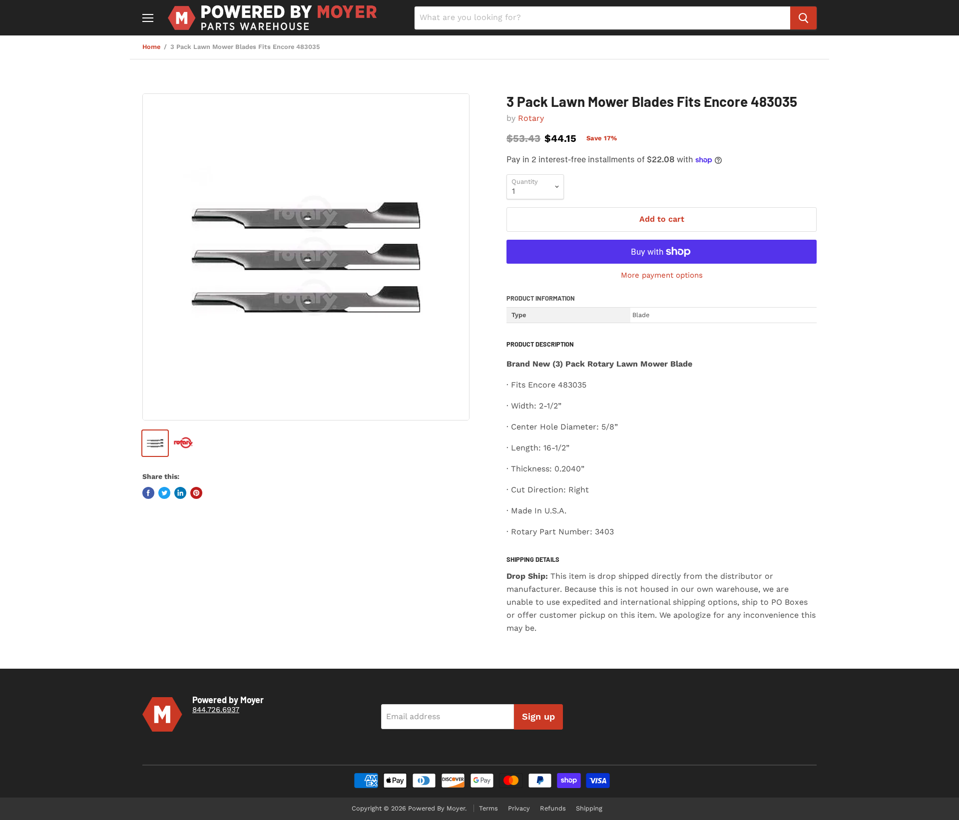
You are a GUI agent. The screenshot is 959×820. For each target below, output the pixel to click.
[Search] (803, 17)
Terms (488, 808)
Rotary (531, 118)
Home (151, 46)
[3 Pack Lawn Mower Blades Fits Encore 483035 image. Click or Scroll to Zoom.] (306, 256)
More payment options (662, 275)
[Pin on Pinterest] (196, 493)
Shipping (589, 808)
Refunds (553, 808)
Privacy (519, 808)
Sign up (538, 716)
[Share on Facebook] (148, 493)
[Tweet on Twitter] (164, 493)
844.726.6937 (215, 709)
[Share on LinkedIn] (180, 493)
